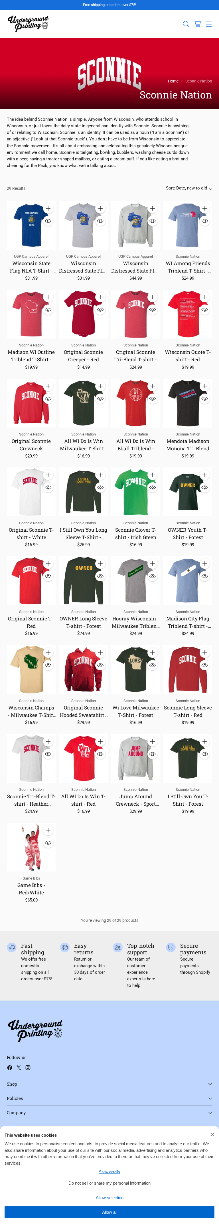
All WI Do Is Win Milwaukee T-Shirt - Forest (83, 448)
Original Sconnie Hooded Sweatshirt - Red (83, 715)
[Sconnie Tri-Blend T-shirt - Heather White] (31, 758)
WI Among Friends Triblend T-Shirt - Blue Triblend (188, 270)
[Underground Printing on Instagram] (28, 1068)
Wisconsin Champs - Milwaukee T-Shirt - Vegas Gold (31, 715)
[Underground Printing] (28, 24)
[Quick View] (48, 221)
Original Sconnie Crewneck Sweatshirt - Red (31, 448)
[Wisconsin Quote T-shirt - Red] (187, 314)
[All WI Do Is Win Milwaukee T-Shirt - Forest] (83, 403)
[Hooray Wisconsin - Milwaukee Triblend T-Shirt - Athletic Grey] (135, 580)
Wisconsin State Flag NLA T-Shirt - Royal (31, 270)
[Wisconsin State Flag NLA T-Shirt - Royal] (31, 225)
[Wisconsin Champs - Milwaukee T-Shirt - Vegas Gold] (31, 669)
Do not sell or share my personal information (109, 1183)
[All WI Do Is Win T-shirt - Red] (83, 758)
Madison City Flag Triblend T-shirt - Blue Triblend (187, 626)
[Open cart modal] (197, 24)
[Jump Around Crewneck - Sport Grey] (135, 758)
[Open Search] (186, 24)
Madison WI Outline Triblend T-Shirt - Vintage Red (31, 359)
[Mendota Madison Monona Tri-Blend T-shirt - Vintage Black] (187, 403)
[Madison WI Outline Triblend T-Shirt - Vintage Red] (31, 314)
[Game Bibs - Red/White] (31, 847)
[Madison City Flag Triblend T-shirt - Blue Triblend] (187, 580)
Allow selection (109, 1197)
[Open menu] (208, 24)
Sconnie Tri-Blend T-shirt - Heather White (31, 803)
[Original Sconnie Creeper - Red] (83, 314)
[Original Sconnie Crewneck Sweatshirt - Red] (31, 403)
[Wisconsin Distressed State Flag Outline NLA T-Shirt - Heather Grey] (83, 225)
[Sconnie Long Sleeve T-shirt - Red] (187, 669)
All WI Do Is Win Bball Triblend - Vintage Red (135, 448)
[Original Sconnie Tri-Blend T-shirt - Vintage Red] (135, 314)
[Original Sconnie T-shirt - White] (31, 491)
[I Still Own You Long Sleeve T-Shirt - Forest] (83, 491)
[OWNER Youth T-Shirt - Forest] (187, 491)
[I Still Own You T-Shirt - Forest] (187, 758)
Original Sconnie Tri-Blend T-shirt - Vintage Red (135, 359)
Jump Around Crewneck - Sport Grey (136, 803)
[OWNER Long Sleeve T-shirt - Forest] (83, 580)
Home (173, 81)
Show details (109, 1172)
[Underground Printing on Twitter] (18, 1068)
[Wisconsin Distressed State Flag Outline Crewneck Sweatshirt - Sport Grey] (135, 225)
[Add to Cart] (48, 208)
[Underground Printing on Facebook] (9, 1068)
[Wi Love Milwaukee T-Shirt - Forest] (135, 669)
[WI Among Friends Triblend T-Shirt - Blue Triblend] (187, 225)
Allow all (109, 1212)
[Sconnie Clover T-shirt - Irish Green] (135, 491)
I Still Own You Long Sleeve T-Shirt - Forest (83, 537)
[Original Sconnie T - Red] (31, 580)
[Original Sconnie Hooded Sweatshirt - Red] (83, 669)
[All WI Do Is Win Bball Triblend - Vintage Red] (135, 403)
